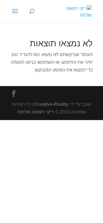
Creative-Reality (51, 104)
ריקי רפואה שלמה (35, 111)
